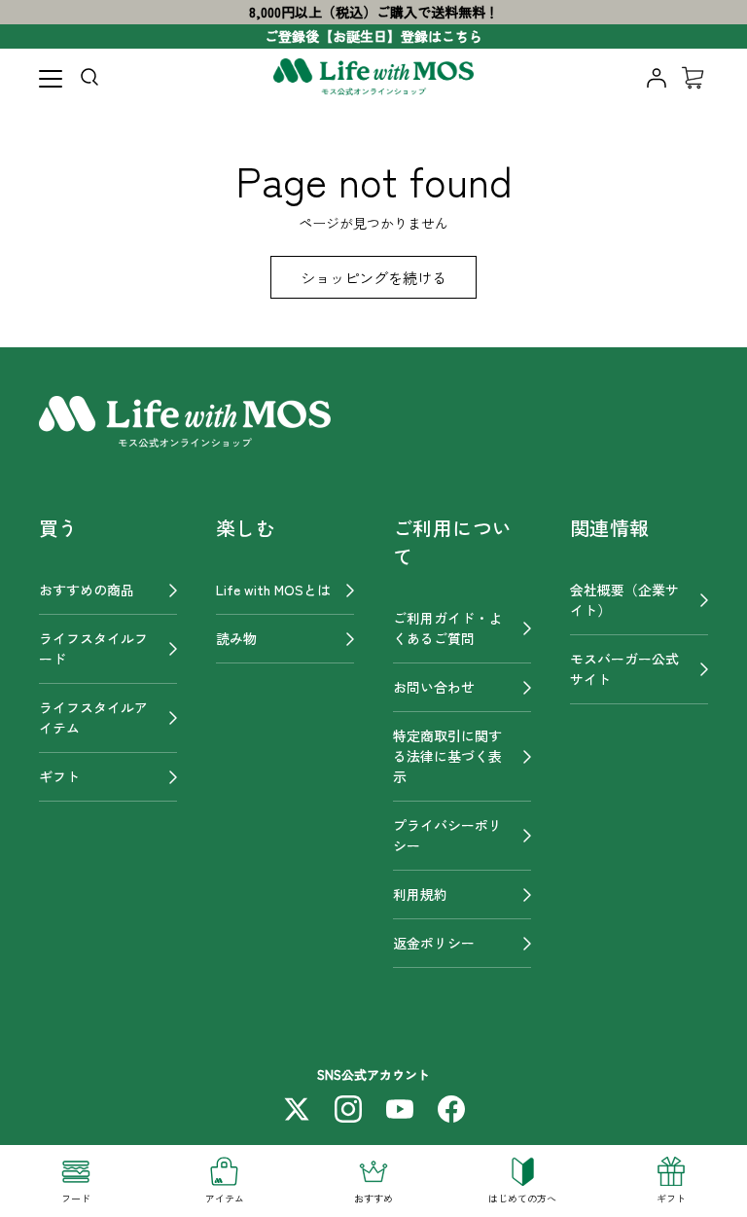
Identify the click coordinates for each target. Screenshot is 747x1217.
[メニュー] (50, 78)
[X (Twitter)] (296, 1109)
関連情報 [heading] (610, 528)
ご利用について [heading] (452, 542)
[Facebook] (451, 1109)
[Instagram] (348, 1109)
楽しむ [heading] (245, 528)
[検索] (93, 80)
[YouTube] (399, 1109)
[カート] (692, 77)
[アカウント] (656, 77)
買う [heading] (59, 528)
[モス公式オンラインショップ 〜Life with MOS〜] (373, 77)
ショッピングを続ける (373, 277)
